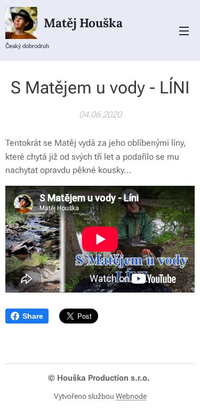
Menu (184, 30)
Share (32, 316)
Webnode (131, 396)
